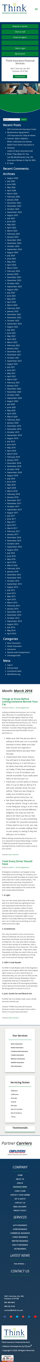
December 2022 (14, 314)
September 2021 (14, 361)
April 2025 (11, 227)
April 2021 (11, 376)
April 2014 (11, 633)
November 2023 (14, 280)
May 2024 (11, 261)
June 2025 (11, 221)
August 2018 (12, 475)
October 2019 (13, 432)
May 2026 (11, 187)
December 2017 (14, 500)
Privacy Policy (20, 1210)
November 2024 (14, 243)
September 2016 (14, 547)
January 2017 (12, 534)
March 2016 (12, 565)
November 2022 (14, 317)
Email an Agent (20, 37)
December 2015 (14, 574)
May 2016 (11, 559)
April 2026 (11, 190)
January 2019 (12, 460)
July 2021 (11, 367)
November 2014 (14, 615)
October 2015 (13, 581)
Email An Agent (20, 1207)
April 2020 (11, 413)
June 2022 (11, 333)
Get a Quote (20, 1199)
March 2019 (12, 454)
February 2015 (13, 605)
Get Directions (20, 76)
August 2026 (12, 178)
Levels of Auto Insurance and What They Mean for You (20, 152)
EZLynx (27, 1346)
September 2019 (14, 435)
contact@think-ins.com (13, 1310)
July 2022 (11, 330)
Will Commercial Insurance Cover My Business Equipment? (21, 131)
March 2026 (12, 193)
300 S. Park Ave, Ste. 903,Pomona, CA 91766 (14, 1297)
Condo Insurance (17, 1055)
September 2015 (14, 584)
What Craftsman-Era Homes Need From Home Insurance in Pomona (20, 144)
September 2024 (14, 249)
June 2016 (11, 556)
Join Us (20, 1183)
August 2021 (12, 364)
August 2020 (12, 401)
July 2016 (11, 553)
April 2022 (11, 339)
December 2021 (14, 351)
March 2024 (12, 268)
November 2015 (14, 577)
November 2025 (14, 206)
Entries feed (12, 668)
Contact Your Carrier (20, 1195)
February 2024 (13, 271)
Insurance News (20, 1187)
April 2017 (11, 525)
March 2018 (12, 491)
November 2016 (14, 540)
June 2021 (11, 370)
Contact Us (20, 1203)
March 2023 (12, 305)
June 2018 (11, 481)
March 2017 (12, 528)
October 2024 (13, 246)
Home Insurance (14, 646)
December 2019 (14, 426)
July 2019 (11, 441)
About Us (20, 1179)
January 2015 (12, 608)
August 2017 (12, 512)
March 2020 (12, 416)
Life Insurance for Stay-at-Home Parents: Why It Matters (21, 137)
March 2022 (12, 342)
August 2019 (12, 438)
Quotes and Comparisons (18, 652)
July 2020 (11, 404)
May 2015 (11, 596)
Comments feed (14, 671)
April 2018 (11, 488)
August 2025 (12, 215)
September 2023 (14, 286)
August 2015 (12, 587)
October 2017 (13, 506)
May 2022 (11, 336)
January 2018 (12, 497)
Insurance (11, 649)
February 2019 (13, 457)
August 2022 (12, 327)
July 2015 (11, 590)
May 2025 (11, 224)
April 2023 (11, 302)
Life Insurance (16, 1066)
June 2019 (11, 444)
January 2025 (12, 237)
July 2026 (11, 181)
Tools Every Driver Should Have (17, 862)
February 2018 (13, 494)
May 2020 (11, 410)
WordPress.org (13, 674)
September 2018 (14, 472)
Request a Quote (20, 26)
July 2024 (11, 255)
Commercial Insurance (19, 1051)
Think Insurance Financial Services (16, 1342)
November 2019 (14, 429)
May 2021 (11, 373)
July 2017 (11, 516)
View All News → (20, 1264)
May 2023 (11, 299)
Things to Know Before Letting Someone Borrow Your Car (20, 702)
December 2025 (14, 203)
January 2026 (12, 199)
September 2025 (14, 212)
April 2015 (11, 599)
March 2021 (12, 379)
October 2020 (13, 395)
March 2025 (12, 230)
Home (20, 1175)
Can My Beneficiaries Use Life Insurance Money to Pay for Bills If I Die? (21, 160)
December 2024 (14, 240)
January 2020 (12, 423)
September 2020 (14, 398)
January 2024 (12, 274)
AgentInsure (25, 708)
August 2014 (12, 624)
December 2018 (14, 463)
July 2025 (11, 218)
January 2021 (12, 385)
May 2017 (11, 522)
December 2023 (14, 277)
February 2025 (13, 234)
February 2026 (13, 196)
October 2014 (13, 618)
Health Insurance (17, 1062)
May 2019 (11, 447)
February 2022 (13, 345)
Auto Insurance (14, 855)
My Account (20, 53)
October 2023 (13, 283)
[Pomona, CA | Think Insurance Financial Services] (14, 8)
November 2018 (14, 466)
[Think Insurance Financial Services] (14, 1332)
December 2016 (14, 537)
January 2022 (12, 348)
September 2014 (14, 621)
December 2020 (14, 388)
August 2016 (12, 550)
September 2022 (14, 323)
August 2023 (12, 289)
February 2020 (13, 419)
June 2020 (11, 407)
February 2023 (13, 308)
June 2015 (11, 593)
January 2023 (12, 311)
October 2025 (13, 209)
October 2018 (13, 469)
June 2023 (11, 296)
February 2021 (13, 382)
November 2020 (14, 392)
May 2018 (11, 485)
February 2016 (13, 568)
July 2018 (11, 478)
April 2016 (11, 562)
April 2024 (11, 265)
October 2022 (13, 320)
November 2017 (14, 503)
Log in (10, 665)
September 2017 (14, 509)
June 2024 (11, 258)
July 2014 (11, 627)
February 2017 (13, 531)
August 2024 (12, 252)
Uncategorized (13, 655)
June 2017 (11, 519)
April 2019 (11, 450)
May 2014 (11, 630)
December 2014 (14, 612)
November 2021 (14, 354)
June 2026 (11, 184)
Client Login (20, 48)
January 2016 (12, 571)
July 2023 (11, 292)
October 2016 (13, 543)
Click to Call (20, 31)
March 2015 (12, 602)
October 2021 (13, 358)
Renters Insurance (18, 1059)
